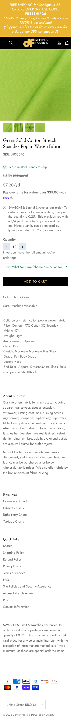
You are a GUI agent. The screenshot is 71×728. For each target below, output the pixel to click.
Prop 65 (8, 600)
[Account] (58, 43)
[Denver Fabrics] (35, 43)
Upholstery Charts (15, 514)
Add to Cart (35, 281)
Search (7, 545)
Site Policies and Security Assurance (27, 586)
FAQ (6, 579)
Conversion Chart (15, 501)
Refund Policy (12, 559)
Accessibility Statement (18, 593)
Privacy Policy (12, 566)
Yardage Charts (13, 521)
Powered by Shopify (42, 715)
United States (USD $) (21, 704)
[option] (35, 85)
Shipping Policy (13, 552)
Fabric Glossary (13, 508)
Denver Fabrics (21, 715)
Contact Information (16, 606)
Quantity (9, 239)
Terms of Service (14, 573)
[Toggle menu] (4, 43)
